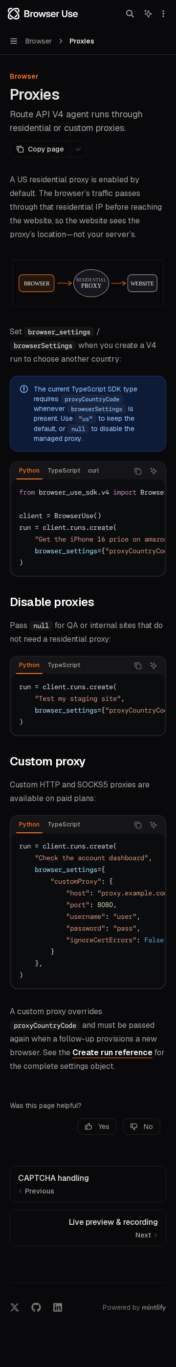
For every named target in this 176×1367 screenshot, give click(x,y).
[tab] (29, 471)
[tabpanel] (88, 527)
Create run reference (112, 1052)
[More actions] (163, 14)
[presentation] (88, 527)
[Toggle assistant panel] (148, 13)
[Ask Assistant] (153, 471)
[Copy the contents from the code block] (138, 471)
